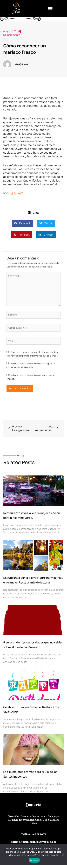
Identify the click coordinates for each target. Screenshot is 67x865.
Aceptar (34, 860)
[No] (63, 854)
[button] (50, 8)
